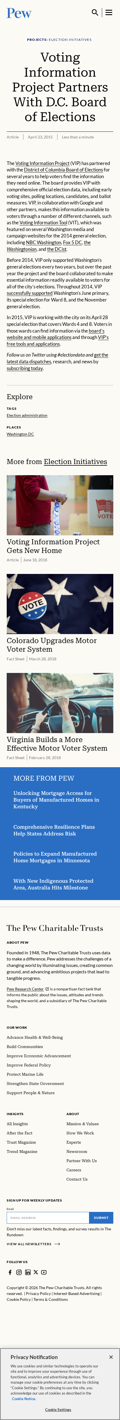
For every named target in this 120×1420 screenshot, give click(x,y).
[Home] (55, 928)
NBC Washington (43, 242)
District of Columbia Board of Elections (63, 170)
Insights (15, 1114)
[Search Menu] (95, 12)
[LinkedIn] (28, 1272)
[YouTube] (43, 1272)
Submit (101, 1218)
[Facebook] (10, 1272)
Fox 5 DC (72, 242)
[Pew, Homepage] (19, 12)
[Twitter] (35, 1272)
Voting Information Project (42, 163)
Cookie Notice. (24, 1399)
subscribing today (25, 368)
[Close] (111, 1357)
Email (10, 1208)
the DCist (56, 249)
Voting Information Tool (43, 222)
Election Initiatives (75, 462)
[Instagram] (19, 1272)
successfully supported (30, 293)
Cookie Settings (58, 1409)
